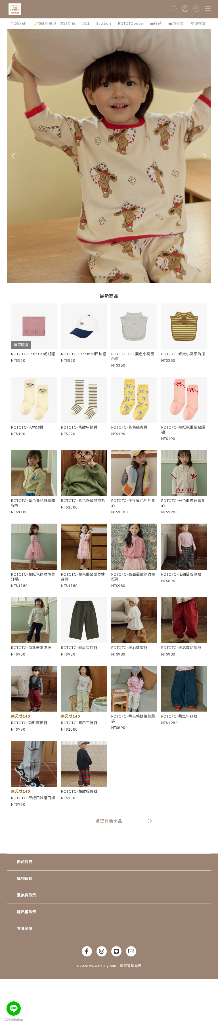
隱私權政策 (26, 912)
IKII (85, 23)
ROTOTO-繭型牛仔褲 (179, 716)
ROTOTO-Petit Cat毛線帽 (33, 354)
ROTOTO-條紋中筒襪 (79, 427)
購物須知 (24, 878)
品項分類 (176, 23)
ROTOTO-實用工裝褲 (79, 722)
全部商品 (18, 23)
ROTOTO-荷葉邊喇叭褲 (31, 647)
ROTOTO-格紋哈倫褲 (79, 791)
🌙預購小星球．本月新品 (54, 23)
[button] (207, 8)
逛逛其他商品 (109, 821)
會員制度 (24, 928)
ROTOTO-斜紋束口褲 (79, 647)
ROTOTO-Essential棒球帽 (83, 354)
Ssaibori (103, 23)
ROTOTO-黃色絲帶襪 (129, 427)
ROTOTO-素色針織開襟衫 (83, 500)
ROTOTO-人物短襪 (27, 427)
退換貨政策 (26, 895)
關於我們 (24, 861)
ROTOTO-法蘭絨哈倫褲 (181, 574)
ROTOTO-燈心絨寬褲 (129, 647)
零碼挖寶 (198, 23)
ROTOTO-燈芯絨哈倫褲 (181, 647)
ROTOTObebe (130, 23)
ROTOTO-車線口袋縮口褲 (33, 797)
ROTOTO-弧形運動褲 (29, 722)
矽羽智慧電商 (130, 966)
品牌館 (156, 23)
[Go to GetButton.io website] (14, 1019)
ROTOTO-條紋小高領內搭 (183, 354)
